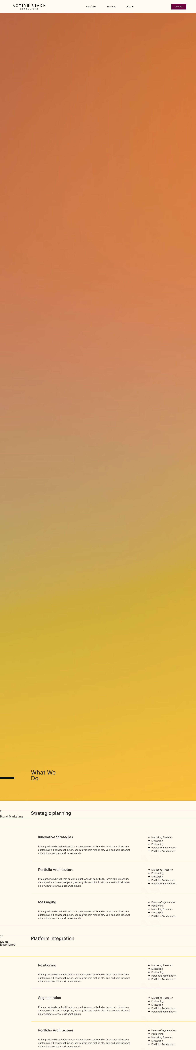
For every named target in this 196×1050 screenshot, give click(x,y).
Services (111, 6)
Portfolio (91, 6)
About (130, 6)
